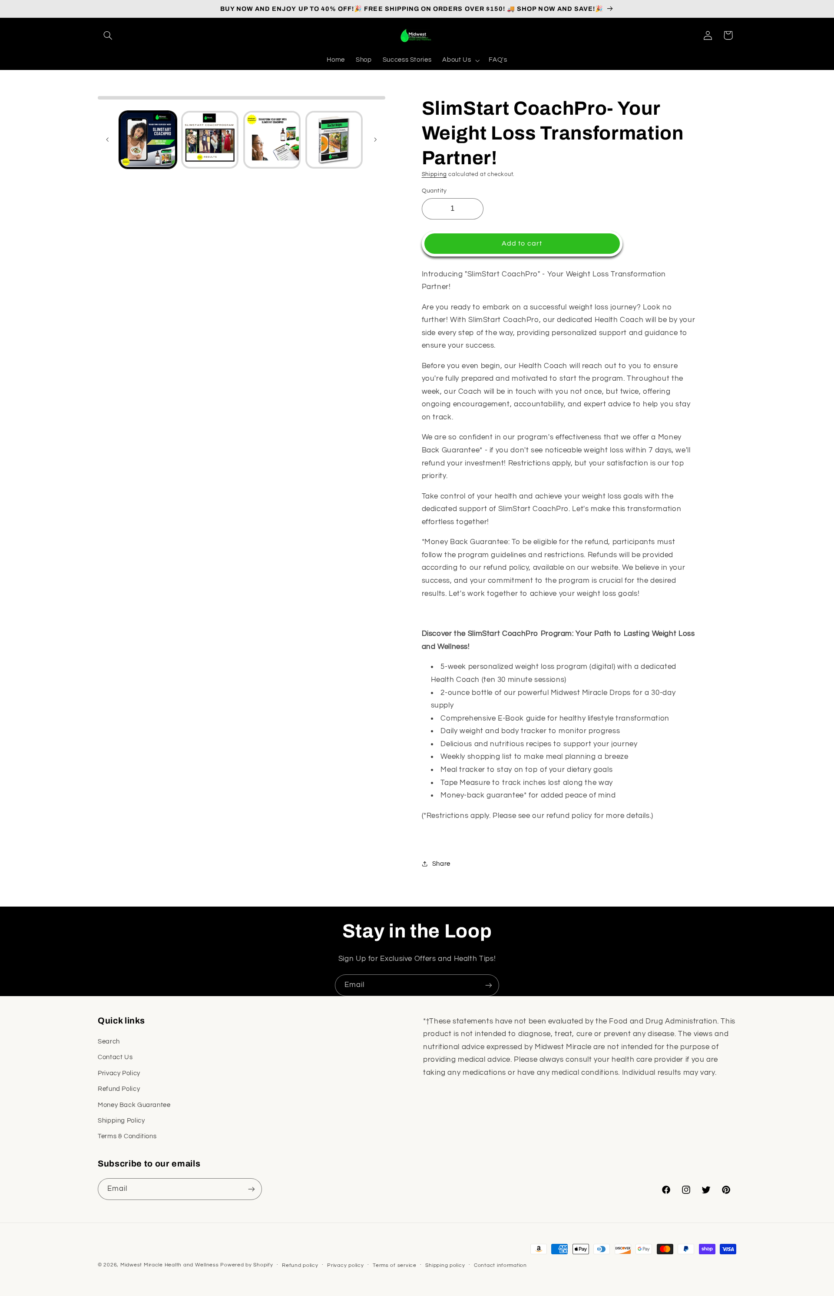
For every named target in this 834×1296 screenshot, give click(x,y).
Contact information (500, 1265)
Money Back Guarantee (134, 1105)
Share (441, 863)
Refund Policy (119, 1089)
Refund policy (300, 1265)
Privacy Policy (119, 1073)
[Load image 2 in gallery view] (209, 139)
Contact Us (115, 1057)
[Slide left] (107, 139)
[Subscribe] (489, 985)
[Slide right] (375, 139)
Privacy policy (345, 1265)
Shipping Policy (121, 1120)
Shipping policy (445, 1265)
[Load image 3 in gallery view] (272, 139)
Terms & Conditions (127, 1136)
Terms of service (395, 1265)
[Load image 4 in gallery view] (334, 139)
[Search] (108, 35)
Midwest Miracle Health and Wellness (169, 1265)
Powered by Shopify (246, 1265)
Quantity (434, 190)
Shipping (434, 174)
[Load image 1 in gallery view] (147, 139)
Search (109, 1041)
